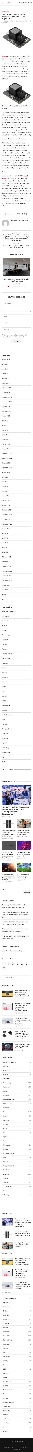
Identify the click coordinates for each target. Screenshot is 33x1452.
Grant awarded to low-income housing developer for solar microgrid (8, 876)
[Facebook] (4, 964)
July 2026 (5, 364)
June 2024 (5, 482)
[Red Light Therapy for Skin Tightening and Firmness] (24, 823)
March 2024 (5, 496)
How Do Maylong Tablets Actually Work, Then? (23, 876)
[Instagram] (21, 2)
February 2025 (6, 444)
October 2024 (6, 463)
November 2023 (7, 514)
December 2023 (7, 510)
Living (17, 1141)
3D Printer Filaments (17, 1062)
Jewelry (17, 1124)
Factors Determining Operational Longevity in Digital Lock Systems (9, 833)
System (17, 1178)
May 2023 (5, 543)
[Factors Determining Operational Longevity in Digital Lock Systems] (9, 823)
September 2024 (7, 467)
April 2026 (5, 378)
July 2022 (5, 590)
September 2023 (7, 524)
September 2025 (7, 411)
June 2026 (5, 369)
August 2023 (6, 529)
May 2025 (5, 430)
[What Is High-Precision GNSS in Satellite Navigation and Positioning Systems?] (7, 993)
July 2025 (5, 420)
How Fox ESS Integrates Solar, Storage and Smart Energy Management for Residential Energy (15, 914)
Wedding (17, 1195)
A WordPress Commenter (9, 951)
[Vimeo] (28, 2)
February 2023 (6, 557)
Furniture (17, 1107)
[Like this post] (19, 214)
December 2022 (7, 566)
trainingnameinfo (8, 21)
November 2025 (7, 402)
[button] (4, 273)
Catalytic (17, 1078)
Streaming (17, 1174)
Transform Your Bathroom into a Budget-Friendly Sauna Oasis (7, 855)
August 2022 (6, 585)
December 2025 (7, 397)
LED (17, 1132)
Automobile (17, 1070)
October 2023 (6, 519)
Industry (17, 1116)
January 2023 (6, 561)
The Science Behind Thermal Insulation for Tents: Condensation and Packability (23, 1021)
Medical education (17, 1153)
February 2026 (6, 388)
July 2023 (5, 533)
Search (4, 889)
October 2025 (6, 406)
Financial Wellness (17, 1099)
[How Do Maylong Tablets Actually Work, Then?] (24, 867)
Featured (17, 1095)
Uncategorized (17, 1186)
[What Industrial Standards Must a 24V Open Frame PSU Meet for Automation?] (7, 1034)
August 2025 (6, 416)
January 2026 (6, 392)
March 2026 (5, 383)
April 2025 (5, 435)
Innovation (17, 1120)
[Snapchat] (26, 964)
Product (17, 1161)
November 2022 (7, 571)
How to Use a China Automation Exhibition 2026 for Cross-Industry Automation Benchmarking (15, 810)
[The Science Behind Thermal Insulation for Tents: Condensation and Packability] (7, 1021)
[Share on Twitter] (22, 214)
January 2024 (6, 505)
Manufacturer (17, 1145)
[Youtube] (22, 964)
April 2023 (5, 547)
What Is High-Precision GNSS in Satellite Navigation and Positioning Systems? (22, 993)
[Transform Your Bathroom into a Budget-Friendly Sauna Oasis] (9, 845)
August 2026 (6, 359)
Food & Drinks (17, 1103)
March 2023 (5, 552)
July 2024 (5, 477)
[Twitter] (19, 2)
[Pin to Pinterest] (24, 214)
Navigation (22, 951)
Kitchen (17, 1128)
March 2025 (5, 439)
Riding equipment (17, 1166)
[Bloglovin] (26, 2)
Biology (17, 1074)
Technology (17, 1182)
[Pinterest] (23, 2)
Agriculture (17, 1066)
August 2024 (6, 472)
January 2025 (6, 449)
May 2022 (5, 599)
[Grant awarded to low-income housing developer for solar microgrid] (9, 867)
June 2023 (5, 538)
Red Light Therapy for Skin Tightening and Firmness (23, 832)
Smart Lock (17, 1170)
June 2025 (5, 425)
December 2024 (7, 453)
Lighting (17, 1137)
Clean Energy (17, 1083)
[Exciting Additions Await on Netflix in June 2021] (24, 845)
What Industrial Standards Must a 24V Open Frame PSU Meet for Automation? (22, 1034)
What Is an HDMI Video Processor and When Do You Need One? (22, 1046)
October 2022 (6, 576)
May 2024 (5, 486)
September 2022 (7, 580)
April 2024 (5, 491)
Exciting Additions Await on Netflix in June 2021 (23, 854)
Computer (17, 1087)
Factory (17, 1091)
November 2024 (7, 458)
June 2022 (5, 594)
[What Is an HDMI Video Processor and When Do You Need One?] (7, 1047)
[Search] (31, 2)
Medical (17, 1149)
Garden (17, 1112)
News (17, 1157)
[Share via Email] (26, 214)
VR (17, 1190)
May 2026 (5, 373)
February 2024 (6, 500)
